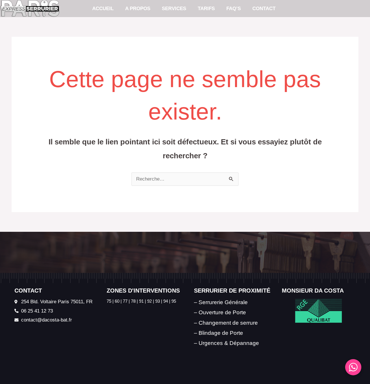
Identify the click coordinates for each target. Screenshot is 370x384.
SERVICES (174, 8)
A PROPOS (137, 8)
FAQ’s (233, 8)
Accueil (103, 8)
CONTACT (263, 8)
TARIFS (206, 8)
